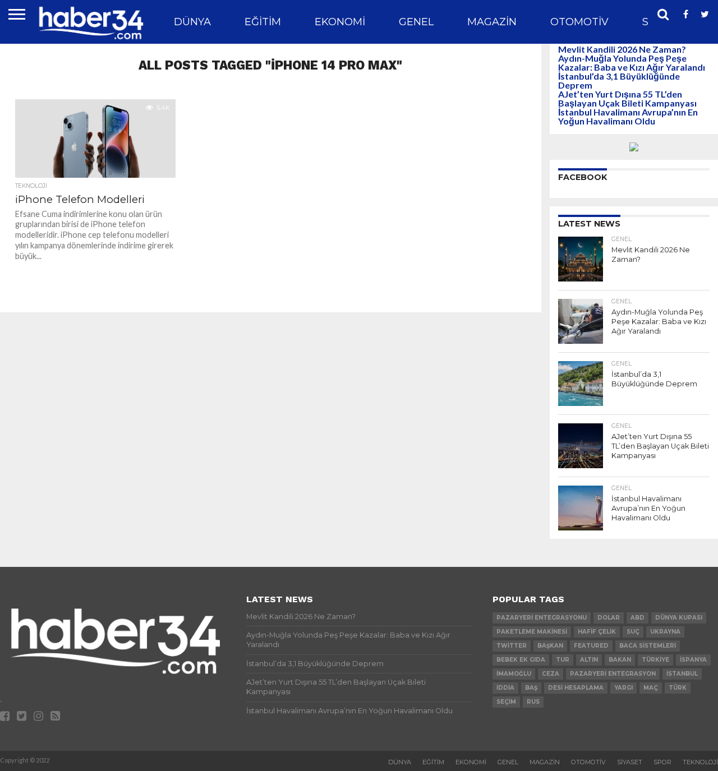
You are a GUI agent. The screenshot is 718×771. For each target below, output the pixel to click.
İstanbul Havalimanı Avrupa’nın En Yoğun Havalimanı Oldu (628, 116)
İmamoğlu (513, 673)
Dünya (192, 22)
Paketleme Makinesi (531, 631)
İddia (505, 687)
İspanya (693, 659)
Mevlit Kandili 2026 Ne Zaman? (622, 49)
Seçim (506, 701)
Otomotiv (579, 22)
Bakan (620, 659)
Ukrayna (665, 631)
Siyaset (629, 762)
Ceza (550, 673)
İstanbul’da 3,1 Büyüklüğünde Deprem (619, 80)
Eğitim (263, 22)
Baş (531, 687)
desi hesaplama (576, 687)
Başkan (550, 645)
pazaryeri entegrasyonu (541, 617)
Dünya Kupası (678, 617)
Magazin (492, 22)
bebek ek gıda (520, 659)
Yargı (623, 687)
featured (591, 645)
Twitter (511, 645)
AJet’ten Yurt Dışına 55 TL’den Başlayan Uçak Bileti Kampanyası (627, 98)
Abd (637, 617)
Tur (562, 659)
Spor (662, 762)
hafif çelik (597, 631)
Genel (416, 22)
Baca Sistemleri (647, 645)
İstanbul (682, 673)
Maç (650, 687)
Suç (633, 631)
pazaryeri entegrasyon (613, 673)
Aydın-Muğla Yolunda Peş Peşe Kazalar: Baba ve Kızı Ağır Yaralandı (631, 62)
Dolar (608, 617)
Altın (589, 659)
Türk (678, 687)
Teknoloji (700, 762)
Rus (533, 701)
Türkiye (655, 659)
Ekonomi (340, 22)
